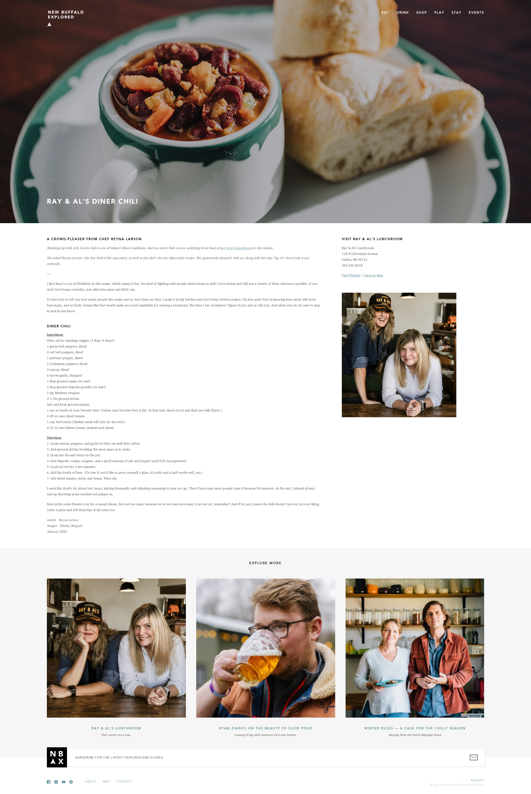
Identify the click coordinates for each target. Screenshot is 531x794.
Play (439, 13)
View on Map (373, 275)
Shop (421, 13)
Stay (457, 13)
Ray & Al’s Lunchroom (236, 248)
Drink (403, 13)
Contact (124, 782)
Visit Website (351, 275)
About (90, 782)
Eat (385, 13)
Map (106, 782)
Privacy (477, 780)
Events (476, 13)
